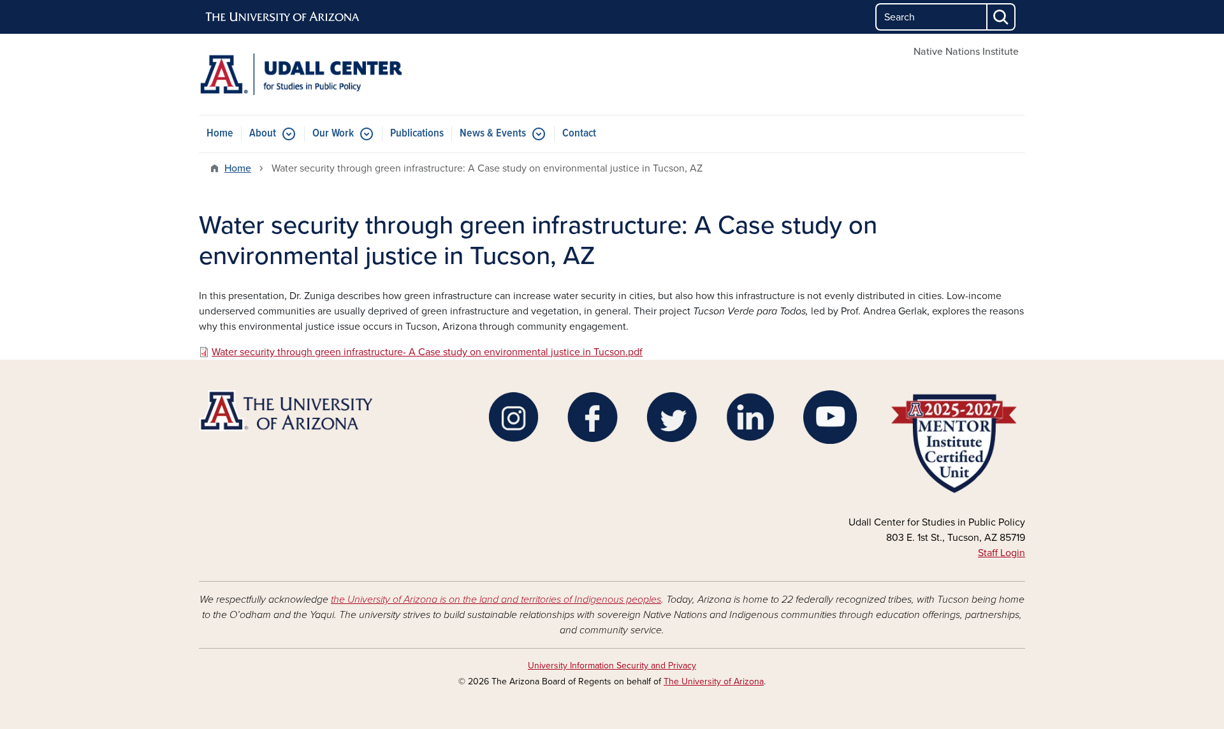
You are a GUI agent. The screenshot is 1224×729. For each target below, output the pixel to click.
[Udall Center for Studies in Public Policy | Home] (331, 74)
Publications (417, 133)
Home (220, 133)
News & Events (493, 133)
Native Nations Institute (966, 51)
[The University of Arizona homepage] (283, 17)
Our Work (333, 133)
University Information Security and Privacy (612, 665)
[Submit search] (1001, 17)
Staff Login (1001, 553)
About (262, 133)
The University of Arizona (714, 681)
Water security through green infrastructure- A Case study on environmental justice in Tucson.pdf (427, 352)
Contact (579, 133)
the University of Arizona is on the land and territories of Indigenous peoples (496, 599)
